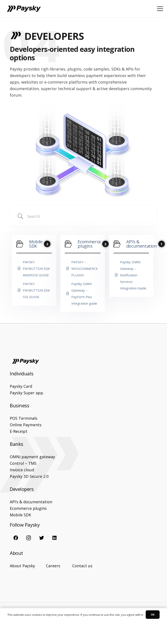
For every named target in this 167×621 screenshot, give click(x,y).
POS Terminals (23, 418)
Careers (53, 565)
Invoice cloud (22, 469)
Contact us (82, 565)
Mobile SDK (20, 514)
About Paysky (22, 565)
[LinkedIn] (54, 538)
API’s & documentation (31, 501)
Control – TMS (23, 463)
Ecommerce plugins (28, 508)
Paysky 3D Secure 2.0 (29, 476)
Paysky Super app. (27, 392)
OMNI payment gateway (32, 456)
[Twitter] (42, 538)
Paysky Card (21, 386)
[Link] (24, 9)
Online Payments (26, 424)
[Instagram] (29, 538)
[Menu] (160, 8)
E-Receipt (18, 431)
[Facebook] (16, 538)
